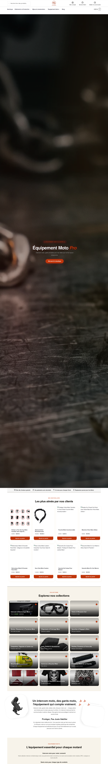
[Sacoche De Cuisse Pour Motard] (67, 555)
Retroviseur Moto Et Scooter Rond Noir (19, 569)
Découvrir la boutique (54, 261)
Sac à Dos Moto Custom (41, 568)
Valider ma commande (95, 4)
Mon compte (73, 4)
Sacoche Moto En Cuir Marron (90, 568)
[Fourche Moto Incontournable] (67, 516)
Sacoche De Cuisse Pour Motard (65, 569)
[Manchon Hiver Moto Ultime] (90, 516)
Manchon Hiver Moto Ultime (89, 530)
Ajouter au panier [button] (20, 538)
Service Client (82, 4)
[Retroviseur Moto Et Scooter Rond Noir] (20, 555)
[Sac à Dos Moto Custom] (43, 555)
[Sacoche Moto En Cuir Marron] (90, 555)
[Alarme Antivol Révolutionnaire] (43, 516)
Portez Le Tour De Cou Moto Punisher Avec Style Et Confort (19, 530)
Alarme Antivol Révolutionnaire (39, 530)
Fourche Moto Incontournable (66, 530)
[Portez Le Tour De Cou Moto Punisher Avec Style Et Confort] (20, 516)
